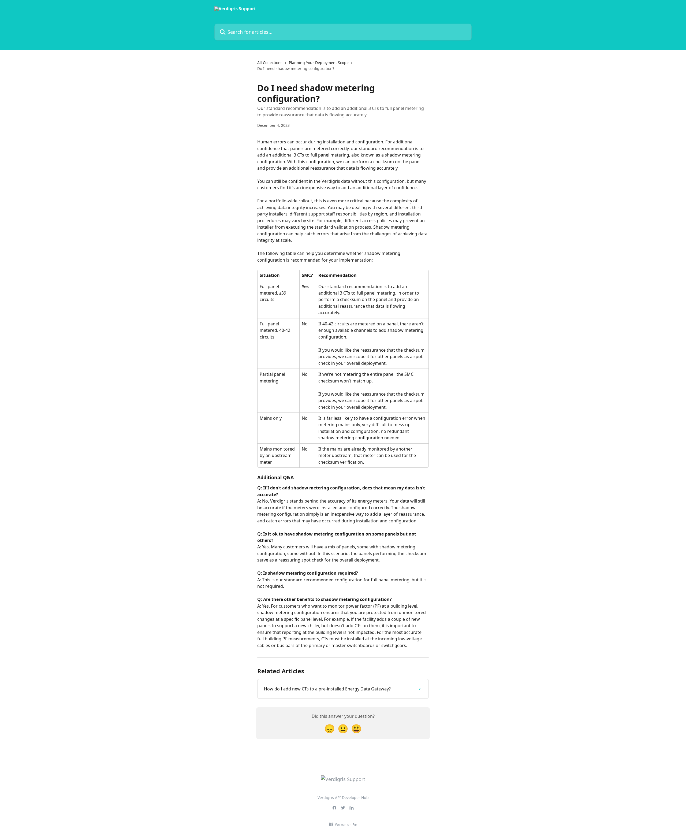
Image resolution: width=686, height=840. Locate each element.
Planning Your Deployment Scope (319, 62)
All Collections (269, 62)
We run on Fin (346, 824)
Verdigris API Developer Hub (343, 797)
